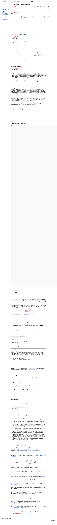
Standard (50, 10)
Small (49, 9)
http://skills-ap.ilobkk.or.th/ (34, 369)
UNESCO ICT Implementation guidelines (29, 314)
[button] (2, 1)
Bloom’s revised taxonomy (30, 40)
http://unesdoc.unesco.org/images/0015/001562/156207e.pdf (20, 502)
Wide (49, 16)
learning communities (40, 74)
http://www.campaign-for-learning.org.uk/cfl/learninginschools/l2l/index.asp (29, 450)
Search (32, 1)
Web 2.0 (27, 16)
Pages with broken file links (17, 513)
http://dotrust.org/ (26, 371)
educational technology (33, 72)
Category (12, 513)
